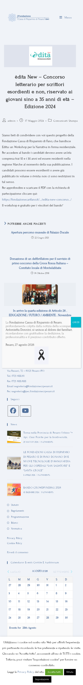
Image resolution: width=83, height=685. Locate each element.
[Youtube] (25, 411)
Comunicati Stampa (65, 120)
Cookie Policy (14, 543)
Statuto (15, 505)
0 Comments (47, 442)
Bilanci (14, 522)
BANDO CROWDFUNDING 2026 (42, 487)
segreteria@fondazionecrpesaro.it (33, 386)
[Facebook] (13, 411)
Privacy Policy (14, 538)
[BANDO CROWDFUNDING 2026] (14, 489)
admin (11, 120)
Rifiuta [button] (69, 672)
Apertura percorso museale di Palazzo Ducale (40, 232)
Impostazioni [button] (42, 679)
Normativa (16, 528)
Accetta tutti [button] (54, 672)
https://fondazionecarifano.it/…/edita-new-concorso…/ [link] (37, 199)
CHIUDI (76, 322)
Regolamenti (17, 510)
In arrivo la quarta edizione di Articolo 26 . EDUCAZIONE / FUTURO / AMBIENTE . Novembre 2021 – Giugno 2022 (40, 315)
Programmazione (20, 517)
